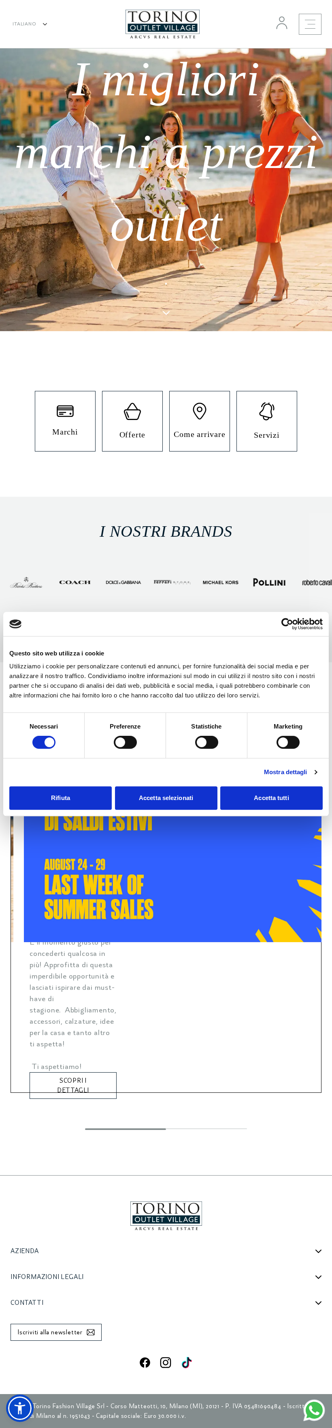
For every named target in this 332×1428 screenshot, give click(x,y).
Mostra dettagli (285, 772)
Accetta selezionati (166, 797)
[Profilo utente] (281, 22)
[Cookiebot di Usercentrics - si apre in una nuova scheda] (287, 624)
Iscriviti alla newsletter (50, 1332)
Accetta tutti (271, 797)
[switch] (125, 742)
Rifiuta (60, 797)
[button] (20, 1408)
